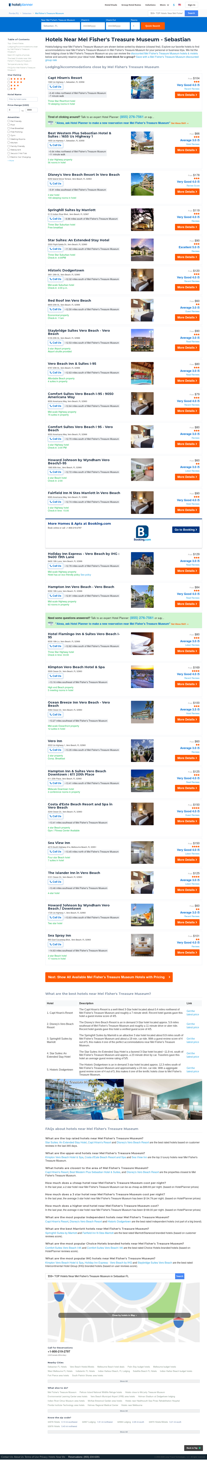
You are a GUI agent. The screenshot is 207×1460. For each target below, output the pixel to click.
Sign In (191, 4)
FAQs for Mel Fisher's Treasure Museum (21, 68)
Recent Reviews (192, 88)
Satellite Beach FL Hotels (145, 1371)
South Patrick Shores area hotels (87, 1375)
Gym (13, 135)
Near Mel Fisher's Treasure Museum (58, 20)
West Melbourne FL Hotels (60, 1371)
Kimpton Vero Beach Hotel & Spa (76, 667)
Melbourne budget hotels (164, 1366)
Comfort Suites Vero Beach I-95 (63, 1248)
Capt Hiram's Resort (65, 77)
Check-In (85, 20)
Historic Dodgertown (66, 270)
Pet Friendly (16, 121)
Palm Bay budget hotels (139, 1366)
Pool (13, 124)
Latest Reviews (192, 471)
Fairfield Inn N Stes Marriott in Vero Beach (84, 493)
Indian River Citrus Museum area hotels (66, 1400)
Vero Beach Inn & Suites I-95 (72, 363)
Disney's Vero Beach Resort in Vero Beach (84, 174)
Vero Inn (55, 741)
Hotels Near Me (57, 1456)
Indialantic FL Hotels (85, 1371)
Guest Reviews (192, 311)
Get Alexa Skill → (180, 123)
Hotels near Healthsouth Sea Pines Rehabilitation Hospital (152, 1400)
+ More (11, 160)
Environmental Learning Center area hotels (67, 1396)
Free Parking (16, 132)
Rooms (134, 20)
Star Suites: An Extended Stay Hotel (78, 240)
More (163, 4)
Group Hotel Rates (131, 4)
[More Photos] (142, 97)
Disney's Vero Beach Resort (133, 1142)
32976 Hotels (54, 1426)
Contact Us (7, 1456)
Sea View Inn (59, 842)
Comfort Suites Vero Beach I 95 (105, 1248)
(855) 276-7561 (132, 116)
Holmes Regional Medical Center (103, 1405)
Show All (124, 1381)
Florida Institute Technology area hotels (66, 1405)
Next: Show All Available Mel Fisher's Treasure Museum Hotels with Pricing (106, 977)
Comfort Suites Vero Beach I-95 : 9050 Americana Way (81, 395)
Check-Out (111, 20)
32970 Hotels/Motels (158, 1421)
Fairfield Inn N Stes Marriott (98, 1233)
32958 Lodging (124, 1421)
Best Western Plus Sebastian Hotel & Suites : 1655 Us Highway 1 (79, 135)
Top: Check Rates (15, 43)
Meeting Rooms (18, 139)
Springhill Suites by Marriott (72, 210)
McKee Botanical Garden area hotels (105, 1400)
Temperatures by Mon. (18, 64)
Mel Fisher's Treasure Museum (62, 1392)
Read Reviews (193, 341)
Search (191, 13)
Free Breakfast (17, 128)
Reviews (196, 221)
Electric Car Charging (21, 157)
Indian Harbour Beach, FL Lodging (114, 1371)
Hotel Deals (111, 4)
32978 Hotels (54, 1421)
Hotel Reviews (193, 144)
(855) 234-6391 (92, 1456)
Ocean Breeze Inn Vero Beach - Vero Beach (79, 704)
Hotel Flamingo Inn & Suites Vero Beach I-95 (84, 635)
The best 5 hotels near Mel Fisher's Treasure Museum (20, 59)
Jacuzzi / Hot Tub (19, 153)
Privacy (44, 1456)
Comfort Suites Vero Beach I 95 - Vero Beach (80, 428)
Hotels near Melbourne (131, 1405)
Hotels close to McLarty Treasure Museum (145, 1392)
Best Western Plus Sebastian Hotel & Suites (95, 1172)
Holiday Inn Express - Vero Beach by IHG (108, 1262)
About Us (19, 1456)
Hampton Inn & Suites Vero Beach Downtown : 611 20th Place (77, 773)
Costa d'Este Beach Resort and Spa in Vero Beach (80, 806)
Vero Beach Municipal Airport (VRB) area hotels (113, 1396)
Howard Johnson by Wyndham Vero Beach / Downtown (79, 907)
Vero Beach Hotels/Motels (82, 1366)
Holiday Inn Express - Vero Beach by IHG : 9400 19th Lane (83, 555)
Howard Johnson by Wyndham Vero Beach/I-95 (79, 461)
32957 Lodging (89, 1421)
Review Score (193, 185)
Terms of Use (32, 1456)
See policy (86, 574)
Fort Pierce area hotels (58, 1375)
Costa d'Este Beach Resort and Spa (105, 1157)
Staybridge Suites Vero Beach (155, 1262)
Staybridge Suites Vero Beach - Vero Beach (79, 332)
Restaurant (16, 149)
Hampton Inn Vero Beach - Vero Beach (81, 586)
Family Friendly (18, 146)
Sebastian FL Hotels (57, 1366)
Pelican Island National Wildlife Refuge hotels (101, 1392)
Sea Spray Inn (59, 935)
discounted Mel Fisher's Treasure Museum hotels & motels (164, 53)
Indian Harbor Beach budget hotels (176, 1371)
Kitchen (14, 142)
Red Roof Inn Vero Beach (69, 300)
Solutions (150, 4)
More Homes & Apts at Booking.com (79, 523)
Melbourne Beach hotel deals (111, 1366)
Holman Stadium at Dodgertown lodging (156, 1396)
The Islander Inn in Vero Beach (74, 872)
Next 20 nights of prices (18, 55)
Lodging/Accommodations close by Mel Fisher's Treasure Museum (23, 49)
